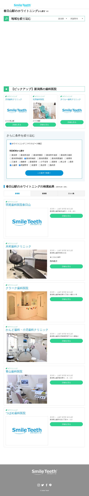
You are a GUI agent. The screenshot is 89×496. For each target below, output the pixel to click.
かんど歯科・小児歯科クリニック (27, 329)
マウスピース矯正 (34, 144)
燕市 (71, 162)
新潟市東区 (38, 155)
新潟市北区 (25, 155)
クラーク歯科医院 (17, 288)
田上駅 (12, 121)
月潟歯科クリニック (13, 99)
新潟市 (14, 155)
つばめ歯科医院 (15, 413)
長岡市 (69, 158)
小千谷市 (44, 162)
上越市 (14, 165)
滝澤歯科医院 (38, 99)
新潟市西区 (43, 158)
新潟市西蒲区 (57, 158)
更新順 (44, 193)
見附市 (54, 162)
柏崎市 (23, 162)
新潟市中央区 (51, 155)
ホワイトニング (12, 96)
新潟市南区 (31, 158)
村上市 (63, 162)
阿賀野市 (24, 165)
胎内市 (52, 165)
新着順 (17, 193)
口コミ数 (71, 193)
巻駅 (38, 121)
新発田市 (33, 162)
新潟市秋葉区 (17, 158)
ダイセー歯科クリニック (70, 99)
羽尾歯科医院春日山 (18, 204)
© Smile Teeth (44, 490)
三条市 (14, 162)
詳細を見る (17, 125)
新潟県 (52, 209)
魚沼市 (43, 165)
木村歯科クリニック (18, 246)
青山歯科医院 (14, 371)
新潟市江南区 (66, 155)
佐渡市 (34, 165)
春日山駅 (70, 209)
